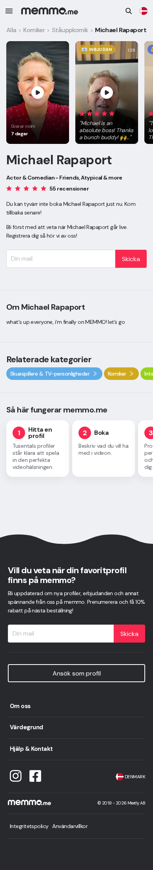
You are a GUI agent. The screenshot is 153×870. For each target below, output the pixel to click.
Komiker (34, 30)
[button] (106, 124)
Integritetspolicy (29, 826)
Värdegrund (26, 727)
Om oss (20, 706)
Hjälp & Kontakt (31, 749)
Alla (11, 30)
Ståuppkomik (70, 30)
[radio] (82, 113)
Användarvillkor (69, 826)
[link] (144, 11)
